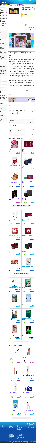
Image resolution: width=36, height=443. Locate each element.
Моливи (1, 29)
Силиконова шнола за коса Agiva (20, 430)
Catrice (1, 116)
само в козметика (2, 10)
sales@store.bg (33, 427)
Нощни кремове (2, 43)
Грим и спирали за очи (3, 22)
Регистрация (3, 426)
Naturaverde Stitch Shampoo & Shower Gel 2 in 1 (20, 432)
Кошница (3, 425)
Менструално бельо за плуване (2, 106)
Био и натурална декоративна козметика (3, 35)
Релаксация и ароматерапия (2, 73)
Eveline (28, 25)
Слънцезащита (2, 56)
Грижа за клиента (30, 0)
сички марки (4, 121)
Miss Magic (1, 118)
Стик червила (2, 25)
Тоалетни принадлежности (3, 74)
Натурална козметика (2, 58)
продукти (11, 427)
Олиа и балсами (2, 27)
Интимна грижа (2, 71)
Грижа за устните (2, 51)
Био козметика (2, 57)
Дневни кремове (2, 42)
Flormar (1, 119)
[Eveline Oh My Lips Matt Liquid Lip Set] (14, 11)
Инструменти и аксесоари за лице (3, 52)
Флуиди (1, 47)
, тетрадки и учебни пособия (11, 431)
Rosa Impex (1, 115)
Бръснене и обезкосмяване (3, 70)
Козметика (2, 4)
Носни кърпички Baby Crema (20, 435)
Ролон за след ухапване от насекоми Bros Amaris (19, 439)
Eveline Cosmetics (21, 61)
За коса (1, 89)
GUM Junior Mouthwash (19, 438)
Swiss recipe (21, 85)
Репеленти (1, 69)
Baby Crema (1, 120)
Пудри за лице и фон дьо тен (3, 32)
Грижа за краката (2, 67)
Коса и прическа (2, 33)
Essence (1, 114)
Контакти (3, 424)
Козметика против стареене (3, 44)
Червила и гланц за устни (15, 5)
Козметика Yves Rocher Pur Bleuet (3, 109)
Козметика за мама (2, 95)
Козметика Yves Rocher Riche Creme (3, 108)
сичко (10, 433)
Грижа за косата (2, 63)
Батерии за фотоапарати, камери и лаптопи (11, 437)
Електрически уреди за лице (3, 54)
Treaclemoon (1, 103)
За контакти (34, 0)
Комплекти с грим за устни (31, 27)
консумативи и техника (11, 426)
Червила (19, 5)
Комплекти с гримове (2, 37)
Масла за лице (2, 48)
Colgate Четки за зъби (2, 104)
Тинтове (1, 28)
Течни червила (22, 5)
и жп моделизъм (10, 432)
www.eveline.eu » (29, 26)
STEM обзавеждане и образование (11, 430)
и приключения (11, 435)
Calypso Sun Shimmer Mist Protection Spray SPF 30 (19, 427)
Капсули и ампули (2, 46)
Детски (10, 428)
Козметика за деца (2, 94)
